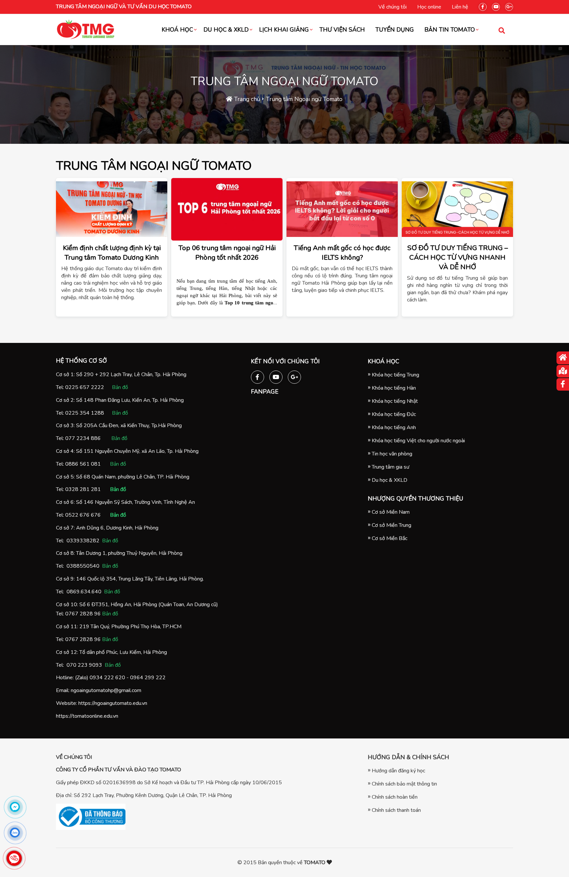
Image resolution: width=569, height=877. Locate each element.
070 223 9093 (84, 665)
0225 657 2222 (84, 387)
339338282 (84, 540)
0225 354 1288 (84, 413)
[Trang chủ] (562, 358)
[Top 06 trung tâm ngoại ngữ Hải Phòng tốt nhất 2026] (227, 209)
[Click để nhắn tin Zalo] (15, 833)
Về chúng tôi (392, 7)
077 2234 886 (83, 438)
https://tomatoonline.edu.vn (87, 716)
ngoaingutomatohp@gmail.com (106, 690)
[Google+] (509, 5)
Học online (429, 7)
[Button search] (501, 30)
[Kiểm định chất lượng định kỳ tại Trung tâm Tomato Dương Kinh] (111, 209)
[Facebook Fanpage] (482, 5)
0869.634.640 (84, 591)
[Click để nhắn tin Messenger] (15, 807)
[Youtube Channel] (495, 5)
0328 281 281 (83, 489)
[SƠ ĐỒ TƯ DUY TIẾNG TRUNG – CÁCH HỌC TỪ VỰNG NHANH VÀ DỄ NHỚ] (457, 209)
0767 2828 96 (83, 613)
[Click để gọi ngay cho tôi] (14, 858)
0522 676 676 (83, 515)
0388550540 (83, 566)
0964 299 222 (148, 677)
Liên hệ (460, 7)
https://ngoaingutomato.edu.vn (112, 703)
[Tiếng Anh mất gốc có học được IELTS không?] (342, 209)
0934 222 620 (107, 677)
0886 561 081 (83, 464)
